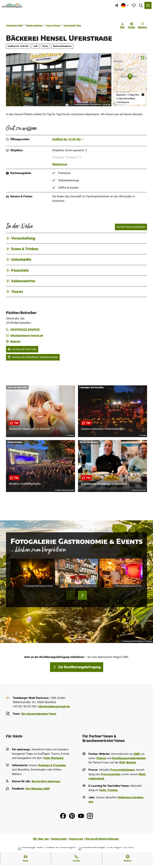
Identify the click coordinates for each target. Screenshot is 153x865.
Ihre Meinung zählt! (38, 788)
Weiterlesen (59, 164)
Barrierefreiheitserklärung (102, 839)
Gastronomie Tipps (72, 25)
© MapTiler (133, 94)
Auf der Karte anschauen (131, 226)
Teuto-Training (108, 790)
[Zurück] (70, 595)
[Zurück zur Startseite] (11, 5)
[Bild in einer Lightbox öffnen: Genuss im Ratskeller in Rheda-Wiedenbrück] (76, 573)
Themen (101, 758)
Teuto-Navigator (53, 758)
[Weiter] (82, 595)
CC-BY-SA (106, 104)
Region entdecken (34, 25)
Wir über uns (41, 839)
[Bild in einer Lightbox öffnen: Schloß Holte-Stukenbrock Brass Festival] (32, 573)
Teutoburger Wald (14, 25)
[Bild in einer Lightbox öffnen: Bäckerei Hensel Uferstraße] (58, 79)
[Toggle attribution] (143, 94)
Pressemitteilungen (122, 769)
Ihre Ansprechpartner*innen (38, 713)
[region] (130, 79)
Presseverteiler (111, 774)
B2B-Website (127, 762)
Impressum (76, 839)
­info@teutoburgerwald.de (54, 706)
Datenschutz (59, 839)
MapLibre (121, 94)
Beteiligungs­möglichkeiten (129, 758)
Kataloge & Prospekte (52, 765)
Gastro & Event (53, 25)
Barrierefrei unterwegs (46, 781)
